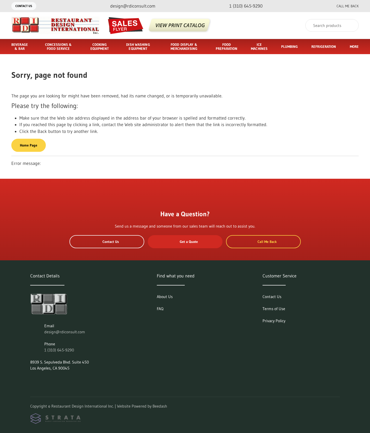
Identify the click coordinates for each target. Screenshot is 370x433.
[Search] (351, 25)
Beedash (160, 406)
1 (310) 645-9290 (59, 349)
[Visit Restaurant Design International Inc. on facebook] (43, 380)
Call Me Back (348, 6)
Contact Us (23, 6)
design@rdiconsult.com (64, 331)
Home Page (28, 145)
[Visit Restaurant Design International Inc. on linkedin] (32, 380)
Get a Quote (189, 241)
